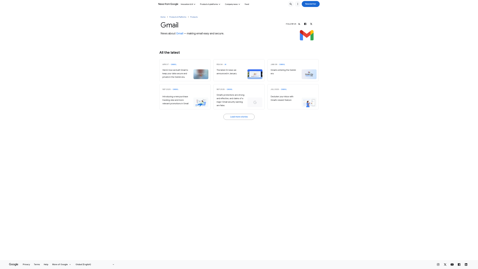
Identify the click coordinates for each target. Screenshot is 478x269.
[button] (311, 4)
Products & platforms (209, 4)
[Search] (291, 4)
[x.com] (311, 24)
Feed (247, 4)
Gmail (179, 33)
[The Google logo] (13, 264)
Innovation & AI (187, 4)
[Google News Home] (168, 4)
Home (163, 17)
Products (194, 17)
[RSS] (299, 24)
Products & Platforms (177, 17)
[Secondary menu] (298, 4)
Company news (231, 4)
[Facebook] (305, 24)
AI (225, 64)
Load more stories (239, 117)
